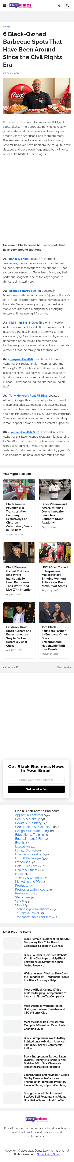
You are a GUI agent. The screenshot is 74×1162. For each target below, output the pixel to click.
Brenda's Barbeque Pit (24, 290)
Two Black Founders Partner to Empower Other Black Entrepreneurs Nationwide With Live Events (54, 638)
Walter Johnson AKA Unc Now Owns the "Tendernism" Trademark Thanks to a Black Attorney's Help (46, 977)
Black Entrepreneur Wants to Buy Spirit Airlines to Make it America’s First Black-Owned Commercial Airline (45, 1043)
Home (6, 27)
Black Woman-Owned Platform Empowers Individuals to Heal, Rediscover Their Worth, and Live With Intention (19, 578)
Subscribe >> (36, 789)
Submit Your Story (48, 1154)
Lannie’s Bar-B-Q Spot (24, 432)
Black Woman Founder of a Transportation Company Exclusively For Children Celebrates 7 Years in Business (19, 517)
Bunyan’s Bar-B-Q (21, 359)
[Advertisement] (37, 713)
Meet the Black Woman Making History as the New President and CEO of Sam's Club (44, 1009)
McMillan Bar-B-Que (23, 322)
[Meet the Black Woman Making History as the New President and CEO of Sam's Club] (12, 1010)
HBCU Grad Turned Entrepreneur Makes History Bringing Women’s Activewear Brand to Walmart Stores (55, 577)
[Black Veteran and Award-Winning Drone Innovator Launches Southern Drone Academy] (55, 489)
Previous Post (13, 667)
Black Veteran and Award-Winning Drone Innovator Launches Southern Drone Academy (54, 513)
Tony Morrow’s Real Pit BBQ (28, 395)
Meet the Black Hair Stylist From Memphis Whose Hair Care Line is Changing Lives (44, 1025)
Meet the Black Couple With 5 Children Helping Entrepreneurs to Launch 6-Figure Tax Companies (45, 993)
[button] (4, 5)
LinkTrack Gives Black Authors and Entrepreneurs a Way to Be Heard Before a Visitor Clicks (18, 636)
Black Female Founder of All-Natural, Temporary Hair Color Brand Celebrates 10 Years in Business (47, 942)
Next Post (63, 667)
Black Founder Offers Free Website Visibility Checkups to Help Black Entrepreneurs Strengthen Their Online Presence (45, 960)
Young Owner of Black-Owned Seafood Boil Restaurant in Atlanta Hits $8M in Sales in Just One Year (45, 1097)
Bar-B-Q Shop (18, 259)
